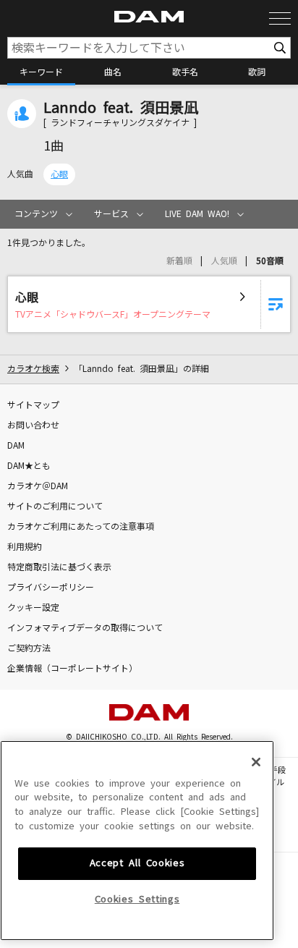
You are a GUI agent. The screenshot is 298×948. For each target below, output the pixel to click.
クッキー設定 (33, 608)
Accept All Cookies (137, 863)
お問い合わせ (33, 425)
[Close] (256, 762)
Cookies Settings (137, 899)
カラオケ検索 (33, 369)
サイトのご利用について (55, 506)
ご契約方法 (29, 648)
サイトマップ (33, 405)
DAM (16, 445)
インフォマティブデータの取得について (85, 628)
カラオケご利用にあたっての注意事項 (80, 526)
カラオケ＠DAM (37, 486)
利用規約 (24, 547)
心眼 (59, 174)
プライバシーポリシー (50, 587)
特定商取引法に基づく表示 (59, 567)
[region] (137, 840)
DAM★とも (29, 466)
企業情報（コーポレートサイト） (72, 668)
